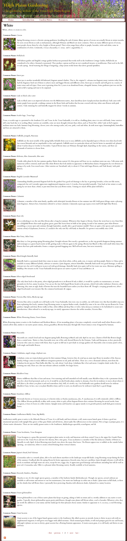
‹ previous (56, 533)
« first (50, 533)
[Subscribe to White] (4, 539)
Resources (63, 19)
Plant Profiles (81, 19)
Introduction (28, 19)
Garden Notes (45, 19)
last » (77, 533)
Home (11, 19)
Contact (98, 19)
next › (72, 533)
